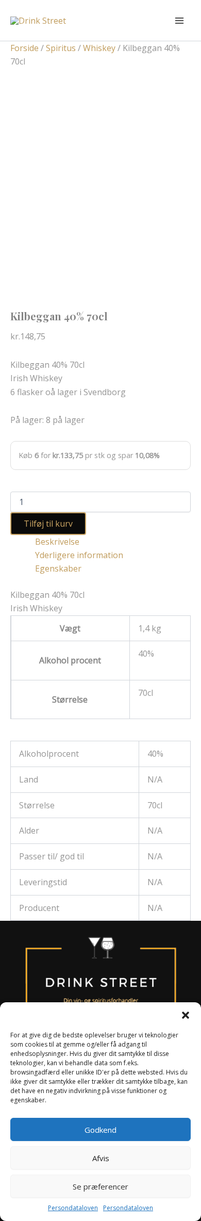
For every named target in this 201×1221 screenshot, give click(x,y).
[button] (185, 1015)
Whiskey (99, 48)
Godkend (100, 1130)
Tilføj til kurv (48, 523)
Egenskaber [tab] (58, 568)
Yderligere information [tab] (79, 555)
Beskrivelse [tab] (57, 541)
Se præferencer (100, 1186)
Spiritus (61, 48)
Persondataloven (73, 1207)
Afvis (100, 1158)
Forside (24, 48)
